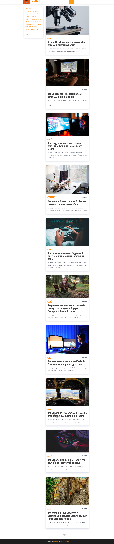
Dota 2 (49, 139)
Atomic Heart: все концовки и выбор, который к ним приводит (67, 43)
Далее (72, 535)
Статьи (84, 1)
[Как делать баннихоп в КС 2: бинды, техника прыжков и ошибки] (67, 179)
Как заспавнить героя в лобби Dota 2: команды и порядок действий (66, 362)
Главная (71, 1)
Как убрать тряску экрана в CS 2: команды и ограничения (65, 95)
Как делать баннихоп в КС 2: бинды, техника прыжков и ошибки (67, 202)
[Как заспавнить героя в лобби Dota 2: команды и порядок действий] (67, 339)
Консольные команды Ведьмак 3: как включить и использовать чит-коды (66, 256)
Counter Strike (78, 1)
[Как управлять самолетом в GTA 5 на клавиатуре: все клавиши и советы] (67, 391)
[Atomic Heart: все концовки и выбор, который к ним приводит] (67, 20)
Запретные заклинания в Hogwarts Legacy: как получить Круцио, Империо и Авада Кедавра (66, 308)
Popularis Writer (65, 542)
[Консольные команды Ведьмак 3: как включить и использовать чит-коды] (67, 232)
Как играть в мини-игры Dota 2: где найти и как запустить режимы (66, 461)
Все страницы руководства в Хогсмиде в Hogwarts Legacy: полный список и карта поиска (67, 515)
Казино (89, 1)
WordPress (55, 542)
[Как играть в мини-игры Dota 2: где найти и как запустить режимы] (67, 441)
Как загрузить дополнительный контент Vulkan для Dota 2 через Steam (65, 146)
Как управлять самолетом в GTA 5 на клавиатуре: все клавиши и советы (67, 414)
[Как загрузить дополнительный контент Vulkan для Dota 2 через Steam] (67, 124)
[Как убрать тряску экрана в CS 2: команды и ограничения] (67, 72)
